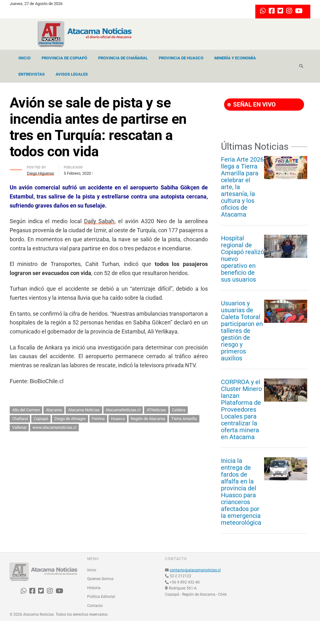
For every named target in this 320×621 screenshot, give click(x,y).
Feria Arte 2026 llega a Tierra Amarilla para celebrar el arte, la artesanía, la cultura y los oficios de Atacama (242, 187)
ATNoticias (156, 410)
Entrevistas (31, 74)
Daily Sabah (99, 221)
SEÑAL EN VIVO (254, 105)
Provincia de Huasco (181, 58)
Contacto (95, 605)
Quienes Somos (100, 579)
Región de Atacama (148, 418)
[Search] (301, 66)
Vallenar (19, 427)
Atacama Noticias (84, 410)
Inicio (24, 58)
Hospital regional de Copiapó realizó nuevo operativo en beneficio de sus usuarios (242, 259)
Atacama (54, 410)
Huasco (118, 418)
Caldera (178, 410)
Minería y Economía (235, 58)
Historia (94, 588)
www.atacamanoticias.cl (54, 427)
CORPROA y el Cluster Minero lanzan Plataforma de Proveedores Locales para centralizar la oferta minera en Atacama (241, 409)
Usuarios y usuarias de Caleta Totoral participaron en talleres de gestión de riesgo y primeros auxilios (242, 331)
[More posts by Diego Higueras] (16, 168)
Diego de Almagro (70, 418)
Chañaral (20, 418)
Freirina (98, 418)
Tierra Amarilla (184, 418)
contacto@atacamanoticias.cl (195, 570)
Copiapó (41, 418)
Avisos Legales (72, 74)
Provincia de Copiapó (64, 58)
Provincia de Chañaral (123, 58)
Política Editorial (101, 596)
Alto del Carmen (26, 410)
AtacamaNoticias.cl (123, 410)
